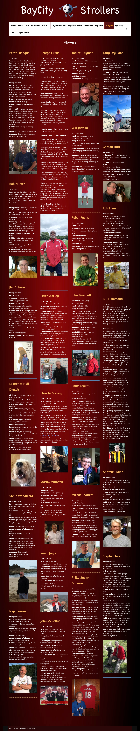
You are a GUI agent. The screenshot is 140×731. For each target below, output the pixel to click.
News (21, 25)
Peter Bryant (80, 386)
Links (13, 32)
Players (109, 25)
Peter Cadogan (19, 53)
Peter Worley (49, 296)
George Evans (49, 53)
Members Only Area (93, 25)
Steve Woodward (21, 496)
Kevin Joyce (48, 553)
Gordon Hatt (111, 147)
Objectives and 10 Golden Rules (67, 25)
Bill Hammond (113, 299)
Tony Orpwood (113, 53)
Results (45, 25)
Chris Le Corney (51, 393)
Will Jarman (80, 128)
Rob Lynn (109, 208)
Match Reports (33, 25)
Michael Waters (82, 495)
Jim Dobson (17, 287)
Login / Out (23, 32)
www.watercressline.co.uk (49, 435)
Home (13, 25)
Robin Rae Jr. (80, 217)
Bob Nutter (17, 184)
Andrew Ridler (113, 472)
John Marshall (81, 295)
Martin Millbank (51, 482)
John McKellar (50, 621)
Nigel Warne (18, 611)
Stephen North (113, 556)
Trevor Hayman (82, 53)
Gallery (119, 25)
